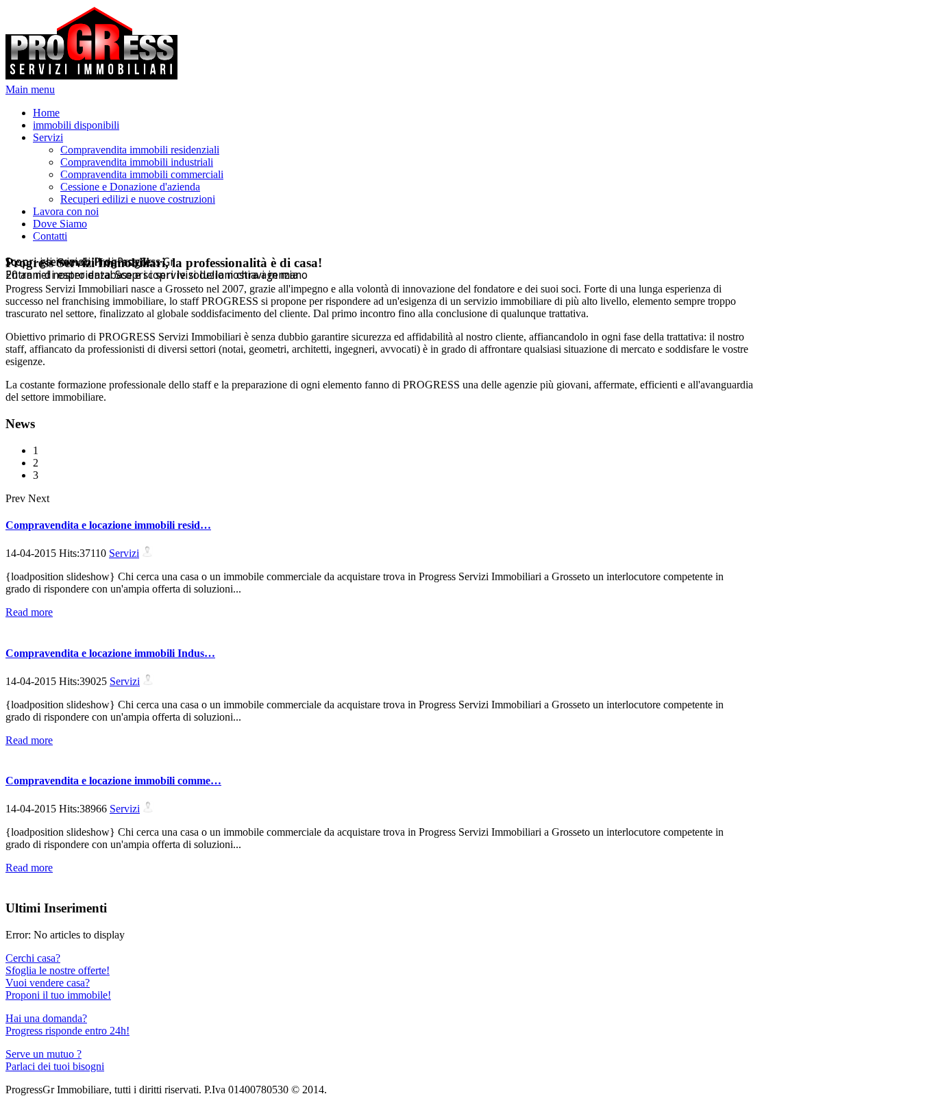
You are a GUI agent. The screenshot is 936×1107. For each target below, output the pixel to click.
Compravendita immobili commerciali (141, 174)
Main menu (30, 89)
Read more (29, 612)
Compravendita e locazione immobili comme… (113, 780)
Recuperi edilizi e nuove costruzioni (137, 199)
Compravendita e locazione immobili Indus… (110, 653)
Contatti (50, 236)
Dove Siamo (60, 223)
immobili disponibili (76, 125)
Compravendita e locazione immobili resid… (108, 525)
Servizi (48, 137)
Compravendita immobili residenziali (139, 150)
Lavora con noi (66, 211)
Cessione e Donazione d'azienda (130, 186)
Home (46, 113)
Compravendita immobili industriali (136, 162)
